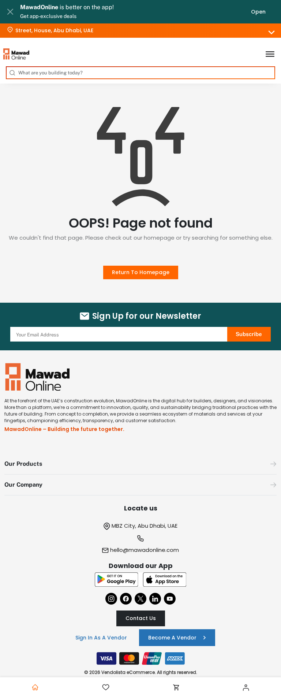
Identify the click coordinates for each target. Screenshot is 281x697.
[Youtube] (170, 599)
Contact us (140, 618)
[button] (140, 464)
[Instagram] (111, 599)
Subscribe (249, 334)
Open (258, 11)
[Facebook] (126, 599)
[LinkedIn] (155, 599)
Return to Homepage (140, 272)
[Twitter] (140, 599)
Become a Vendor (172, 637)
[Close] (10, 11)
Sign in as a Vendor (101, 637)
